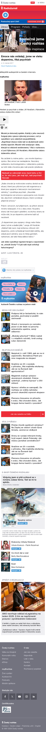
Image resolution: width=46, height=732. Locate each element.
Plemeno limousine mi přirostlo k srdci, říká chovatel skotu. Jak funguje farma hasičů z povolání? (26, 400)
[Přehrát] (4, 120)
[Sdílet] (6, 127)
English (38, 726)
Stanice (5, 659)
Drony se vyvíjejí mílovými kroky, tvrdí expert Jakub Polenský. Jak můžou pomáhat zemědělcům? (26, 438)
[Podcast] (2, 127)
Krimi (21, 284)
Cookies (5, 726)
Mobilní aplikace (8, 683)
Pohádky (6, 289)
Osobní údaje (15, 726)
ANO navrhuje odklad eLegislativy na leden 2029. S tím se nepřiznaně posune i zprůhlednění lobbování (21, 616)
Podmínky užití (27, 726)
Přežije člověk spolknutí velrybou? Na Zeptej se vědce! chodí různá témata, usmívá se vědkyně (27, 427)
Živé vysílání (8, 294)
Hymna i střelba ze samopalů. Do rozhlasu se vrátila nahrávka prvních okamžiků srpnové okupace (27, 390)
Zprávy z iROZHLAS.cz (13, 580)
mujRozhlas (6, 278)
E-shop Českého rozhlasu (15, 472)
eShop (4, 662)
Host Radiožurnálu (8, 66)
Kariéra (27, 662)
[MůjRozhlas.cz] (4, 77)
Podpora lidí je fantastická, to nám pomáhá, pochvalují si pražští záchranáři (27, 315)
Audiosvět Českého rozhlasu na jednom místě (18, 304)
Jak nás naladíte (30, 652)
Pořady (26, 27)
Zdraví (4, 27)
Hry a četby (7, 284)
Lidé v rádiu (28, 659)
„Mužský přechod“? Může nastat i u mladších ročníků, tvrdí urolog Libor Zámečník (26, 338)
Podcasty (6, 680)
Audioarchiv (7, 677)
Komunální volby (9, 655)
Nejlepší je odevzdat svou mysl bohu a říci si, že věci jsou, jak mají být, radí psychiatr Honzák (22, 175)
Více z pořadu (9, 422)
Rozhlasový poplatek (32, 669)
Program (15, 27)
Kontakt (27, 665)
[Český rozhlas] (8, 2)
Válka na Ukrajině (9, 652)
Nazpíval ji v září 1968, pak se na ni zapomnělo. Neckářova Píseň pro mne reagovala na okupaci (27, 355)
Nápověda (28, 655)
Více (35, 27)
